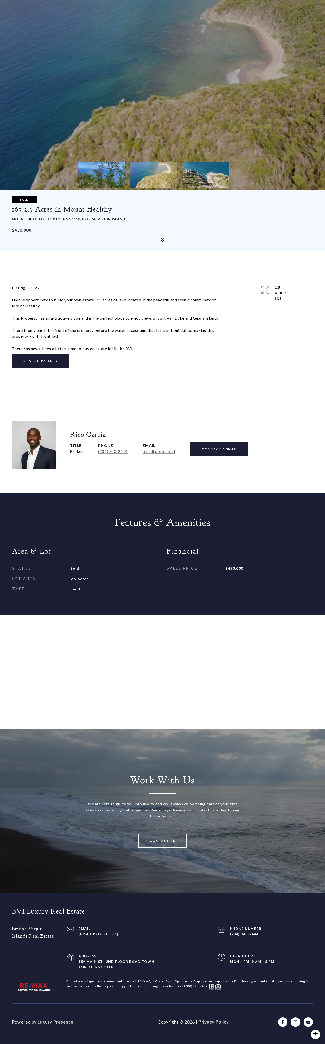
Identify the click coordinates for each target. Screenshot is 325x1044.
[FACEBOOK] (282, 1022)
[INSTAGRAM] (295, 1022)
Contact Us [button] (162, 841)
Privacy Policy (213, 1021)
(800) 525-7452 (195, 986)
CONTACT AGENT (219, 449)
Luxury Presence (55, 1021)
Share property (40, 361)
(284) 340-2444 (113, 451)
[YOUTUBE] (308, 1022)
